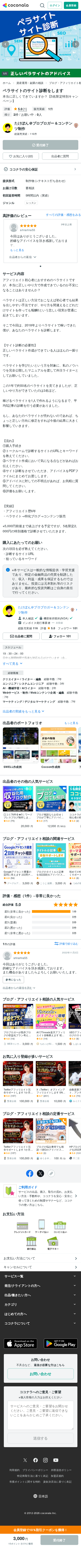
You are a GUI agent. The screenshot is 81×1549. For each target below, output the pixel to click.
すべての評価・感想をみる (63, 214)
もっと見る (17, 249)
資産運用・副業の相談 (29, 83)
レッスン (31, 202)
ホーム (7, 83)
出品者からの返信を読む (18, 988)
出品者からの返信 (21, 257)
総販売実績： (25, 133)
